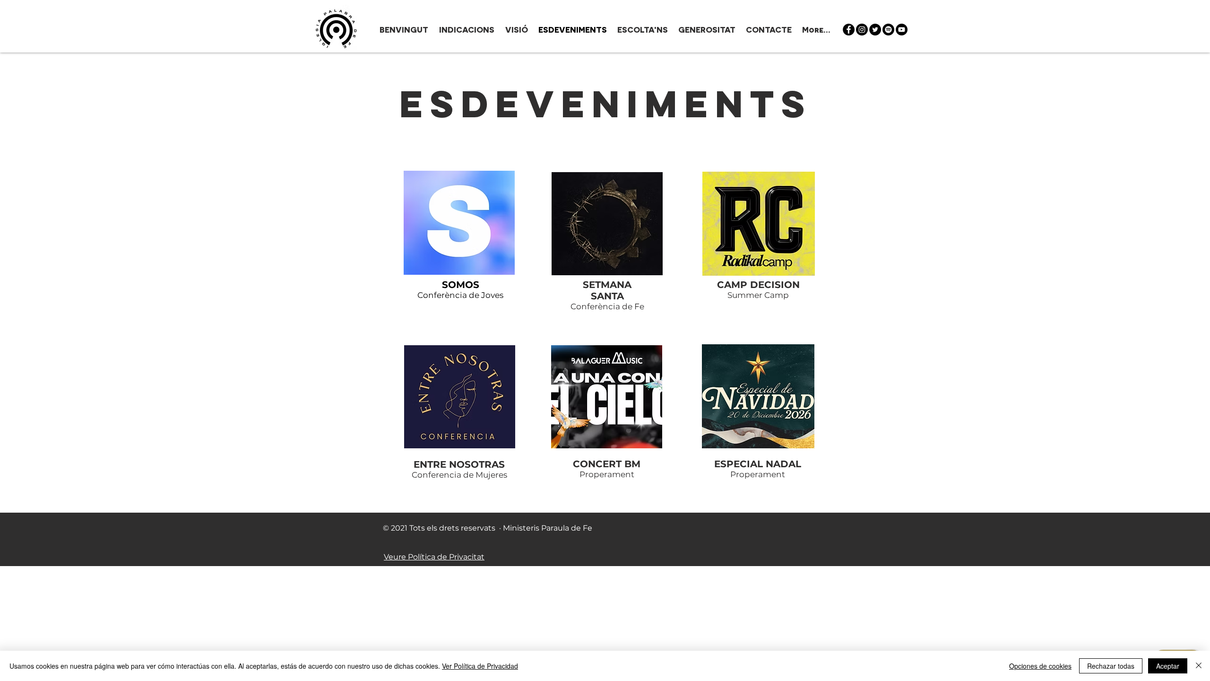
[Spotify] (888, 29)
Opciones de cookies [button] (1040, 666)
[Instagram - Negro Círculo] (862, 29)
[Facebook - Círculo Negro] (849, 29)
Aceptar (1167, 666)
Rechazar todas (1110, 666)
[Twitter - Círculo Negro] (875, 29)
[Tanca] (1198, 665)
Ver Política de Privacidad (480, 666)
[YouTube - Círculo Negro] (902, 29)
